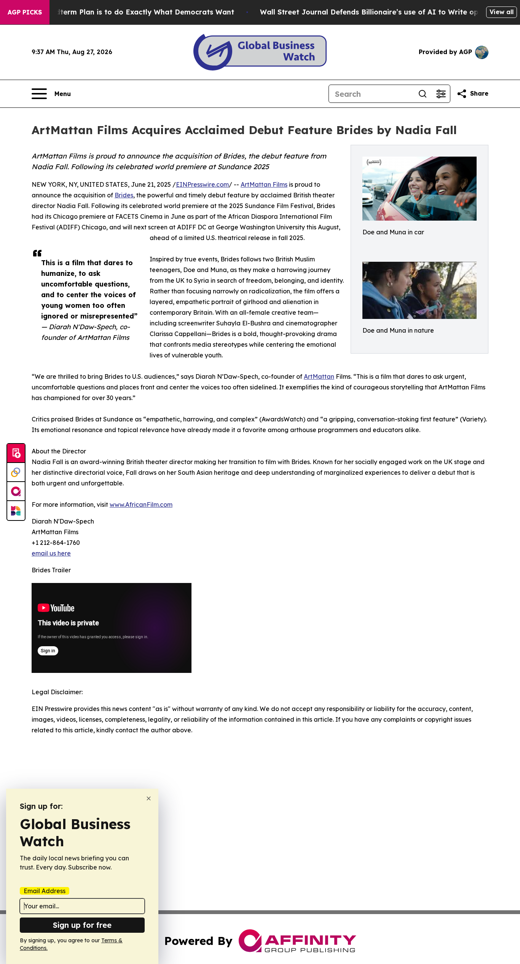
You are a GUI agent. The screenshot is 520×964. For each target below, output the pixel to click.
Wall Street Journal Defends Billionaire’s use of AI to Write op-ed (375, 12)
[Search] (422, 93)
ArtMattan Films (264, 184)
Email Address (44, 891)
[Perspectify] (16, 472)
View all (502, 12)
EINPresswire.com (202, 184)
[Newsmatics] (16, 510)
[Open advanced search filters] (441, 93)
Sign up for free (82, 925)
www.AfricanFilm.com (141, 504)
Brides (124, 195)
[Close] (148, 798)
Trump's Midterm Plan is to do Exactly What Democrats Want (126, 12)
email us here (51, 553)
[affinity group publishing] (16, 491)
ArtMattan (319, 376)
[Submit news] (16, 453)
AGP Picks (25, 12)
